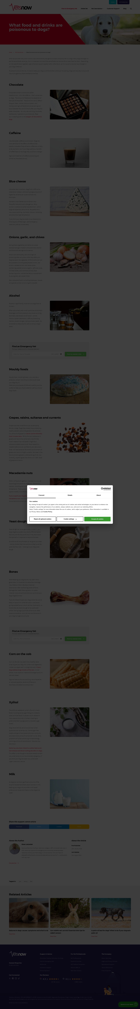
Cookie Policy (47, 511)
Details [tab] (70, 495)
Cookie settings (69, 519)
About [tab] (98, 495)
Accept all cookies (97, 519)
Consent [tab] (41, 495)
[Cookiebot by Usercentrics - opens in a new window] (102, 488)
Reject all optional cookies (42, 519)
